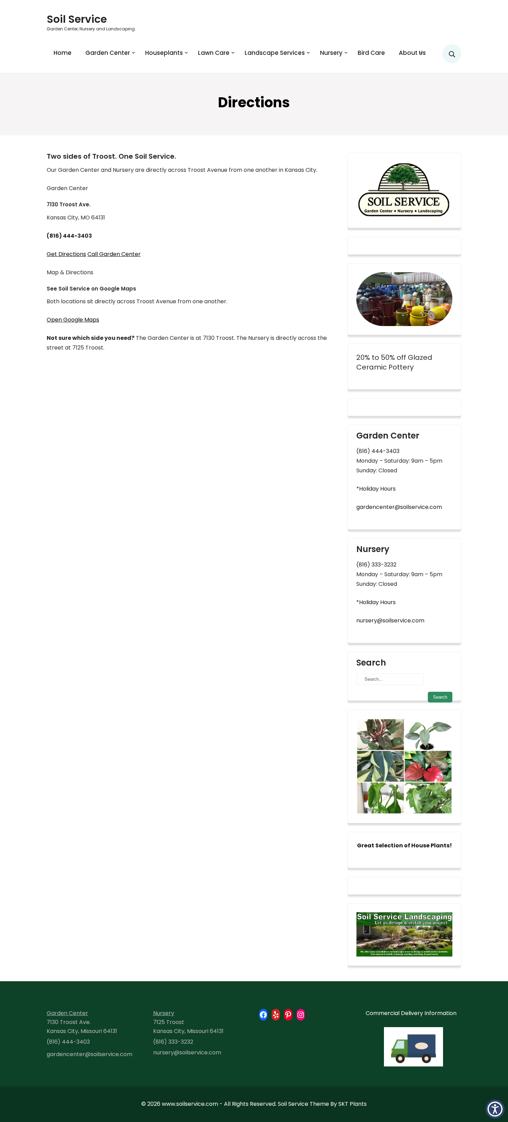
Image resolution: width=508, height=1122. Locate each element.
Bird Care (371, 53)
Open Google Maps (73, 320)
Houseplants (164, 53)
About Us (412, 53)
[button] (495, 1109)
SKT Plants (352, 1104)
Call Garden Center (114, 254)
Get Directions (66, 254)
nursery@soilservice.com (390, 620)
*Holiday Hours (376, 489)
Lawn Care (213, 53)
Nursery (331, 53)
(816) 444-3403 (377, 451)
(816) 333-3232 (376, 565)
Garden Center (107, 53)
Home (63, 53)
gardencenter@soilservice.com (399, 507)
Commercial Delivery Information (411, 1013)
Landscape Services (275, 53)
